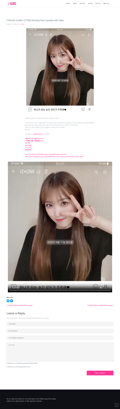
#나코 (42, 138)
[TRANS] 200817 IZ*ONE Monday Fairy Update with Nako (35, 20)
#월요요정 (37, 138)
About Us (106, 3)
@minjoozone (38, 134)
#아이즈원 (28, 145)
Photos (98, 3)
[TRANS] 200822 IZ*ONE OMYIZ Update (99, 305)
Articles (82, 3)
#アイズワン (29, 147)
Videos (75, 3)
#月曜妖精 (37, 141)
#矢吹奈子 (28, 150)
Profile (68, 3)
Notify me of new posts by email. (19, 367)
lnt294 (22, 24)
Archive (90, 3)
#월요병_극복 (29, 138)
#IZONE (27, 143)
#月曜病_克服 (29, 141)
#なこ (42, 141)
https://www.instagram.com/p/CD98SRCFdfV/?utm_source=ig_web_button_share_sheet (54, 156)
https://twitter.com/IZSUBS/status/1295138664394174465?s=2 (45, 154)
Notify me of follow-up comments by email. (23, 363)
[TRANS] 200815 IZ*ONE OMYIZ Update (20, 305)
